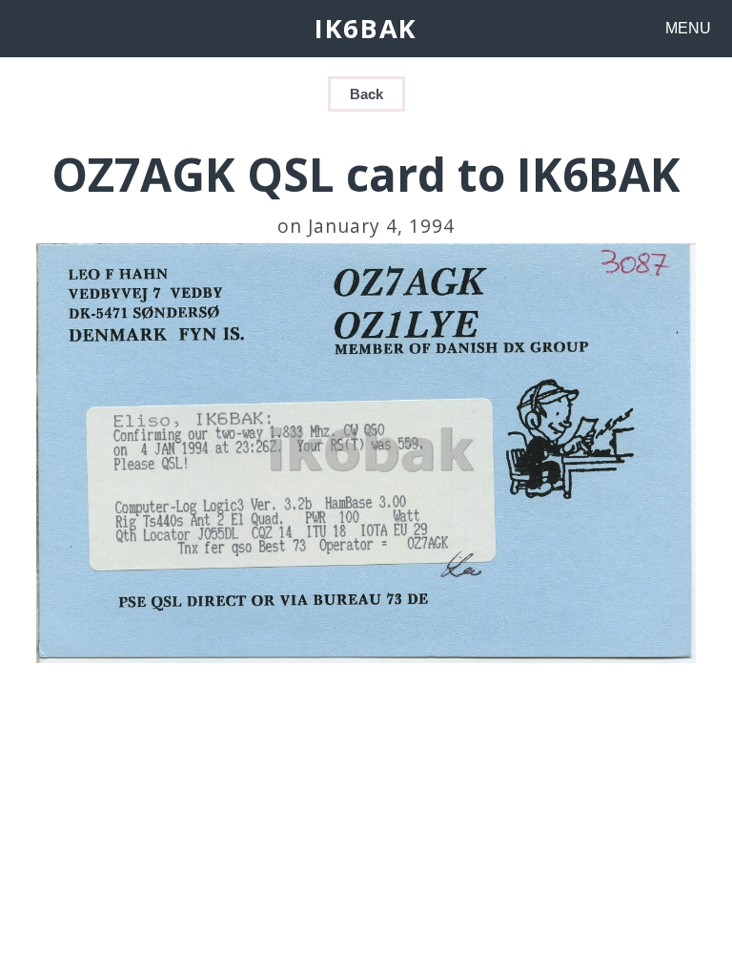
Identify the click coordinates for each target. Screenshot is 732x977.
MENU (688, 28)
